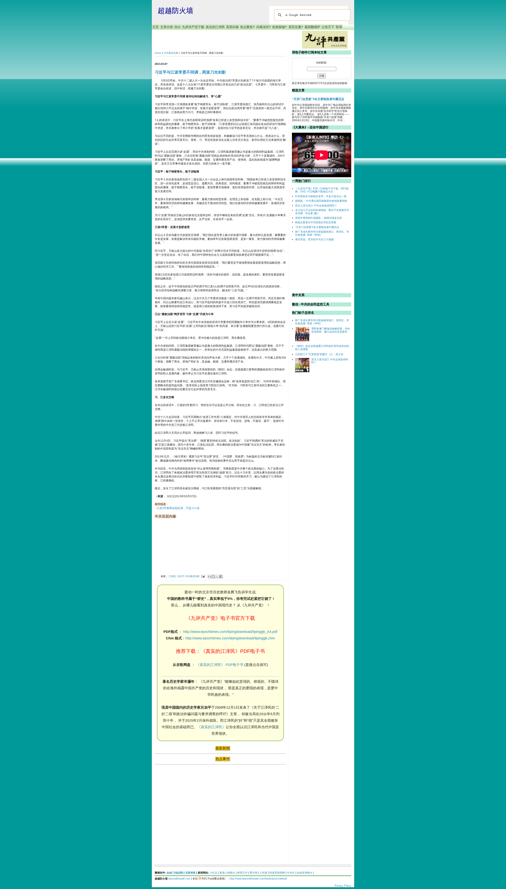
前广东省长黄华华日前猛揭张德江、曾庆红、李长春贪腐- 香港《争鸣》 (322, 233)
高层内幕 (232, 27)
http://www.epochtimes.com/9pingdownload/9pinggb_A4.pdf (230, 632)
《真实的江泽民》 (211, 727)
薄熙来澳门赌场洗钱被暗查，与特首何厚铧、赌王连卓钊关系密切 (330, 330)
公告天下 (328, 27)
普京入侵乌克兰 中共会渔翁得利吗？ (316, 205)
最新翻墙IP (312, 27)
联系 (339, 27)
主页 (155, 27)
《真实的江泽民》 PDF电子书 (219, 665)
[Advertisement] (184, 805)
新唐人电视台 (227, 872)
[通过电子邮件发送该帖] (202, 576)
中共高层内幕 (171, 53)
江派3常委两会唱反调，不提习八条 (178, 508)
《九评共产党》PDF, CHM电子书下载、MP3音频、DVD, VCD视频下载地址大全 (322, 190)
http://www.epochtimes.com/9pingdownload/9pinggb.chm (230, 638)
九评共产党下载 (193, 27)
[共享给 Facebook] (221, 576)
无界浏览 (190, 872)
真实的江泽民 (215, 27)
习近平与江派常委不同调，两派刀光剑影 (190, 72)
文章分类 (166, 27)
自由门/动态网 (175, 872)
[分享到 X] (217, 576)
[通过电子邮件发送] (209, 576)
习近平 (180, 576)
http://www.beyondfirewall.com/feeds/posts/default (258, 878)
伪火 (177, 27)
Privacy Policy (343, 885)
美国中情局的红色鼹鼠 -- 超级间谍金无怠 (318, 217)
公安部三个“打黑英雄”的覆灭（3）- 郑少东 (319, 354)
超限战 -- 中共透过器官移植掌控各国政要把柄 (321, 200)
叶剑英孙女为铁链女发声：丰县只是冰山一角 (320, 196)
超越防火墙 (175, 11)
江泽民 (172, 576)
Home (158, 53)
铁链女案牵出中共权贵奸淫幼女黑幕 (315, 222)
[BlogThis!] (213, 576)
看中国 (253, 872)
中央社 (291, 872)
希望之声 (242, 872)
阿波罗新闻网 (277, 872)
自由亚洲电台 (304, 872)
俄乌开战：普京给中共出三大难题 (314, 239)
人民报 (263, 872)
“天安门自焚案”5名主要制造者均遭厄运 (318, 99)
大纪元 (213, 872)
